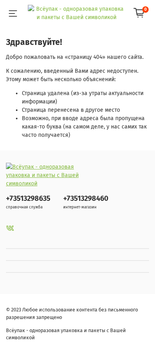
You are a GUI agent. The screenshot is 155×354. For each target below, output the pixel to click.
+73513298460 (85, 198)
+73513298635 (28, 198)
